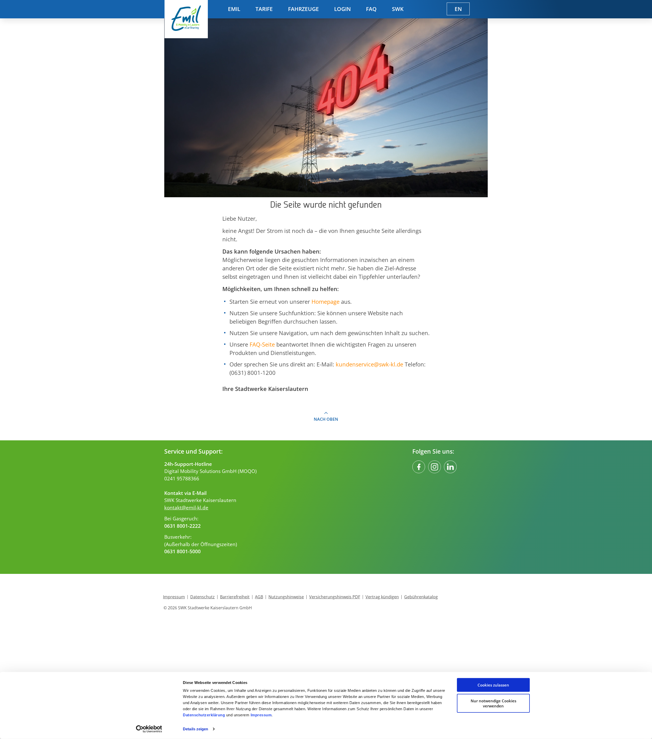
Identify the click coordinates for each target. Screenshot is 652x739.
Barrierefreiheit (235, 597)
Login (342, 8)
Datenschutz (202, 597)
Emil (234, 8)
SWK (397, 8)
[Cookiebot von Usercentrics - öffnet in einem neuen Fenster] (149, 729)
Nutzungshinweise (286, 597)
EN (458, 8)
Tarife (264, 8)
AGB (259, 597)
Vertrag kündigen (382, 597)
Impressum (261, 715)
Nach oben (326, 419)
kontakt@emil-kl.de (186, 507)
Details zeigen (195, 729)
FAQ (371, 8)
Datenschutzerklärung (204, 715)
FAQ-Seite (262, 344)
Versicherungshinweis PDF (334, 597)
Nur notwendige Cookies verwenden (493, 703)
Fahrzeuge (303, 8)
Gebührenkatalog (421, 597)
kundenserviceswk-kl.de (369, 364)
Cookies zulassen (493, 685)
